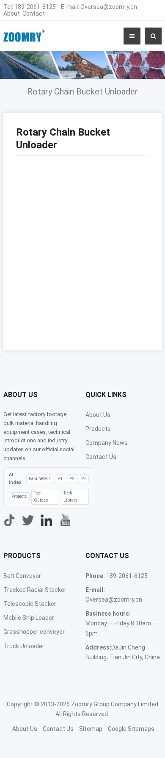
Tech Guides (41, 497)
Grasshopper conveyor (34, 631)
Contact (33, 13)
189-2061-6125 (35, 6)
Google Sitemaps (131, 728)
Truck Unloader (23, 646)
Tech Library (70, 497)
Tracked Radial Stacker (34, 589)
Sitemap (90, 728)
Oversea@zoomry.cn (108, 6)
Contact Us (100, 456)
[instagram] (46, 520)
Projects (19, 496)
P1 (60, 478)
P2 (71, 478)
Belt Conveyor (22, 575)
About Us (97, 414)
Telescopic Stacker (29, 603)
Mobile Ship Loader (28, 617)
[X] (28, 520)
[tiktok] (9, 520)
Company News (106, 442)
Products (98, 428)
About (11, 13)
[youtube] (65, 520)
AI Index (15, 478)
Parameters (40, 478)
